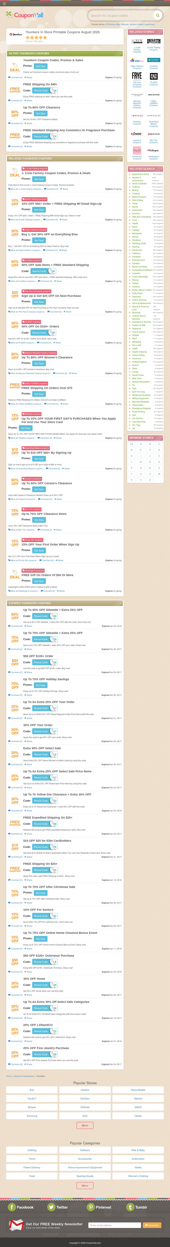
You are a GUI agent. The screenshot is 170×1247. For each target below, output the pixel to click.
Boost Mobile (138, 1089)
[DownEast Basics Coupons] (154, 115)
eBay (118, 24)
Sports (135, 206)
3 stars (36, 37)
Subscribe (153, 1225)
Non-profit (136, 345)
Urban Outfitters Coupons (154, 103)
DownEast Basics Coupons (153, 123)
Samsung (32, 1115)
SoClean (85, 1098)
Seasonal (136, 328)
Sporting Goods (85, 1176)
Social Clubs (138, 375)
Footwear (136, 256)
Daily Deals (137, 293)
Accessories (85, 1158)
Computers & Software (142, 269)
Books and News (139, 266)
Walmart (125, 24)
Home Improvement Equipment (85, 1167)
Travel (135, 203)
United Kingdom (139, 361)
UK (133, 428)
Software (85, 1150)
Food (134, 220)
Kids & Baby (137, 200)
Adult (134, 338)
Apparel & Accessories (137, 179)
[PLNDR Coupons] (154, 76)
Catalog (135, 230)
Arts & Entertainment (141, 303)
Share (29, 77)
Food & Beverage (140, 276)
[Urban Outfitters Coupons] (154, 94)
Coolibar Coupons (154, 67)
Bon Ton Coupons (154, 141)
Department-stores (140, 174)
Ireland (135, 365)
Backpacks (137, 233)
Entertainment (138, 259)
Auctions (136, 286)
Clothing (136, 186)
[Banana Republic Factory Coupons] (137, 94)
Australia (136, 273)
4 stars (41, 37)
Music (134, 226)
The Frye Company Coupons (137, 84)
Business (136, 312)
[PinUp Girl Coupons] (137, 150)
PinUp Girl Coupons (137, 157)
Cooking (136, 193)
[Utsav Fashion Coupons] (137, 60)
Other (134, 368)
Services (136, 213)
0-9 (131, 443)
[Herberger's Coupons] (154, 150)
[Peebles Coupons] (137, 115)
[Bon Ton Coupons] (154, 134)
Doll (134, 414)
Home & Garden (139, 183)
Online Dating (138, 355)
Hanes (138, 1115)
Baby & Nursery (139, 196)
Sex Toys (136, 424)
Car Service (137, 418)
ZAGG (138, 1107)
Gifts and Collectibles (141, 216)
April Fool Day (138, 391)
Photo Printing (138, 411)
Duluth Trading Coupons (153, 48)
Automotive (137, 210)
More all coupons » (26, 188)
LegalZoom (149, 24)
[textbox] (114, 1225)
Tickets (135, 283)
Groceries (136, 296)
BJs (32, 1089)
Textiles (135, 335)
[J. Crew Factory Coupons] (137, 41)
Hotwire (85, 1089)
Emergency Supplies (141, 408)
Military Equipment (140, 398)
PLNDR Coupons (154, 83)
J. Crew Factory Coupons (137, 49)
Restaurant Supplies (141, 394)
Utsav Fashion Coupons (136, 67)
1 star (28, 37)
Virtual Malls (137, 404)
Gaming (135, 246)
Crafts (134, 348)
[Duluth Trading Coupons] (154, 41)
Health (135, 223)
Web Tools (137, 378)
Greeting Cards (139, 243)
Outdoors (136, 253)
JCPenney (110, 24)
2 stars (32, 37)
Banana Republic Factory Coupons (137, 104)
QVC (85, 1115)
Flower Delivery (31, 1167)
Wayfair (138, 1098)
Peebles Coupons (137, 122)
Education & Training (141, 321)
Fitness (135, 279)
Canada (135, 263)
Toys (134, 388)
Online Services (139, 299)
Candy (135, 371)
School (135, 236)
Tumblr (141, 1207)
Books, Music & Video (142, 289)
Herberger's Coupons (153, 157)
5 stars (45, 37)
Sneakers (136, 239)
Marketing (136, 341)
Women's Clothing (138, 1176)
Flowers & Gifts (139, 325)
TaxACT (32, 1098)
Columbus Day (139, 421)
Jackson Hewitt (136, 24)
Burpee (32, 1107)
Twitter (62, 1207)
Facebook (25, 1207)
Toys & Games (138, 331)
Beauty (135, 190)
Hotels (138, 1167)
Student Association (141, 381)
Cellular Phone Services (139, 317)
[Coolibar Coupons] (154, 60)
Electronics (137, 249)
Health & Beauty (139, 351)
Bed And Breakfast (140, 401)
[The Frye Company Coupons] (137, 76)
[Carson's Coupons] (137, 134)
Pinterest (103, 1207)
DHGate (85, 1107)
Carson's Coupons (137, 141)
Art (133, 385)
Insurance (136, 358)
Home (9, 1076)
